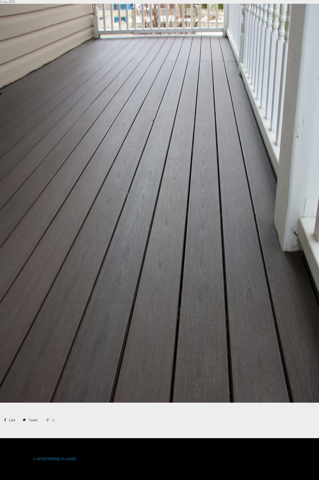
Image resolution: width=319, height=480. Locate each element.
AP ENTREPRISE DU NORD (56, 459)
